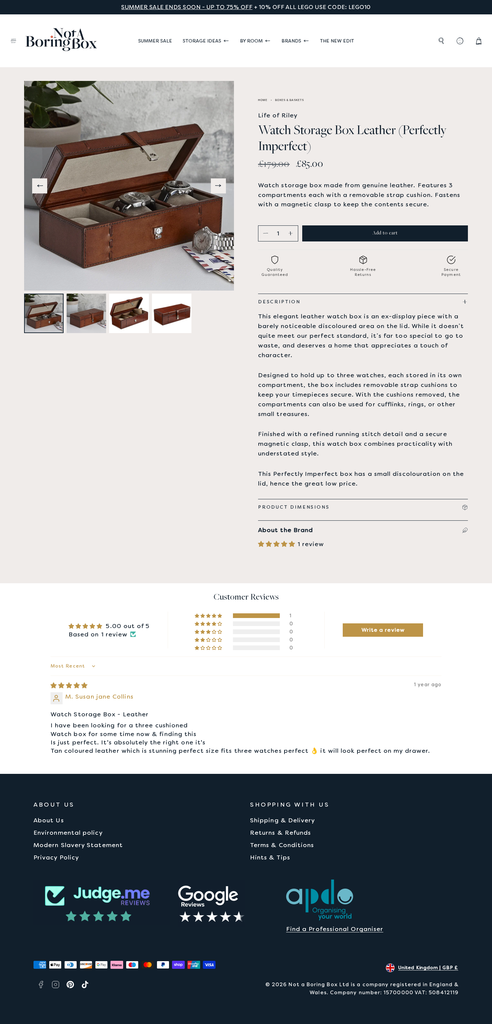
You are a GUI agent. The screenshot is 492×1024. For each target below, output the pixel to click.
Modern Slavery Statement (78, 845)
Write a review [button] (383, 629)
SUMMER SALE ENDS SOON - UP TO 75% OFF (186, 7)
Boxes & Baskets (289, 100)
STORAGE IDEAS (202, 41)
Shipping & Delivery (282, 820)
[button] (13, 41)
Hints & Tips (270, 857)
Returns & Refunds (280, 832)
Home (262, 100)
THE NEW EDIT (337, 41)
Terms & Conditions (282, 845)
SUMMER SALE (155, 41)
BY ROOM (251, 41)
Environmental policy (68, 832)
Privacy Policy (56, 857)
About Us (48, 820)
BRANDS (291, 41)
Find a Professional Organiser (334, 929)
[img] (69, 685)
